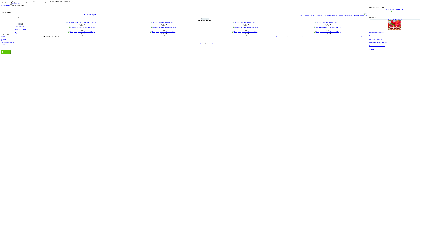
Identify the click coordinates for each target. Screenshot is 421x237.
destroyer (82, 25)
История (371, 36)
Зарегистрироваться (20, 33)
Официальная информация (376, 32)
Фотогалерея (4, 39)
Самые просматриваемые (345, 15)
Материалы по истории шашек (394, 9)
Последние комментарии (330, 15)
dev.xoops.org (209, 43)
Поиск (366, 15)
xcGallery (199, 43)
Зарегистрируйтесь (6, 5)
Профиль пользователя (7, 42)
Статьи (3, 44)
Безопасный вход (20, 26)
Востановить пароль (20, 29)
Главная (3, 36)
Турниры (371, 49)
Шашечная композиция (375, 39)
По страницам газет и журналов (378, 42)
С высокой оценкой (358, 15)
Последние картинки (316, 15)
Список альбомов (304, 15)
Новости (3, 38)
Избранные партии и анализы (377, 46)
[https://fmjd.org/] (15, 3)
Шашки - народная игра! (394, 19)
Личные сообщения (6, 41)
